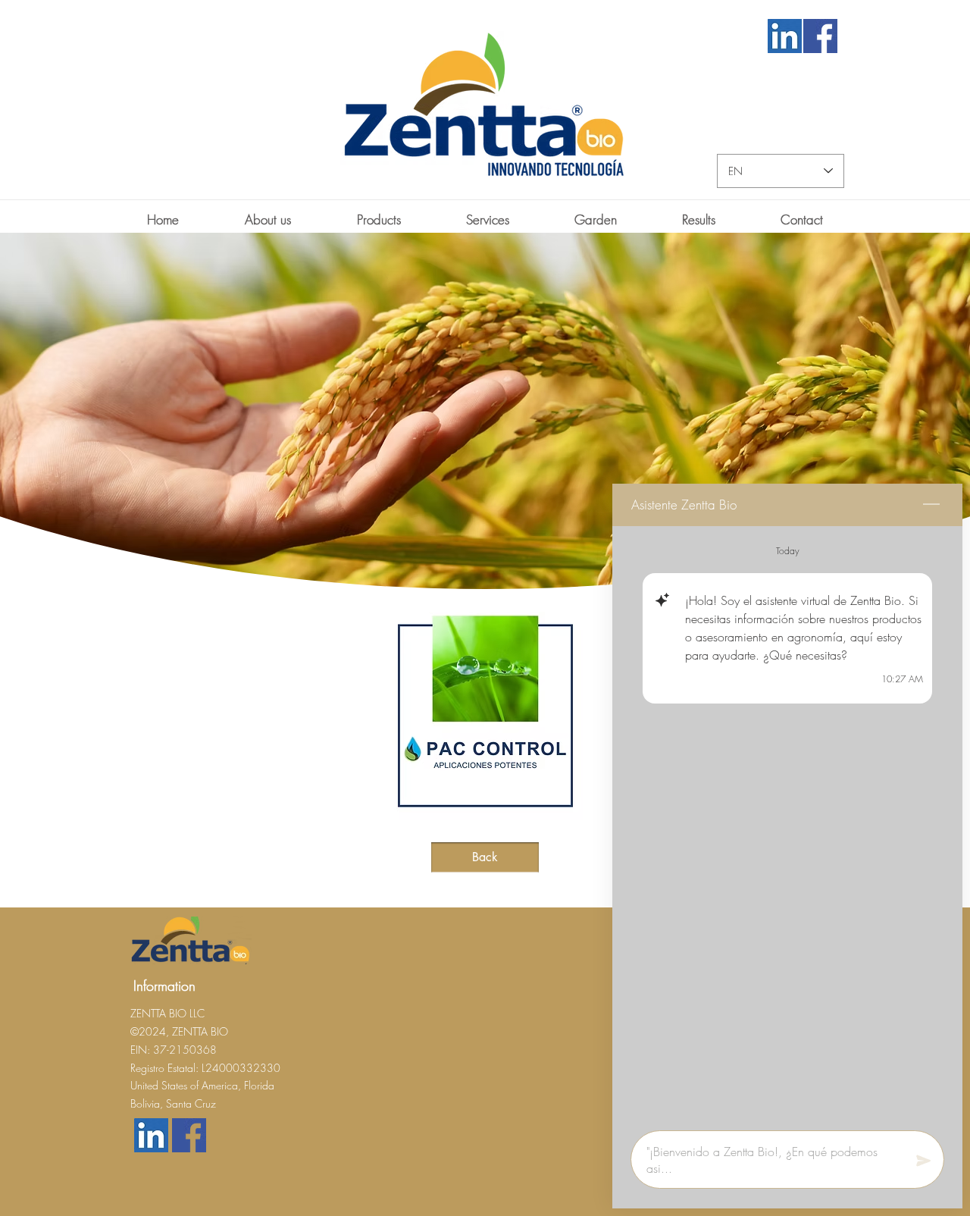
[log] (787, 823)
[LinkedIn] (784, 36)
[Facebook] (820, 36)
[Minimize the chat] (931, 505)
